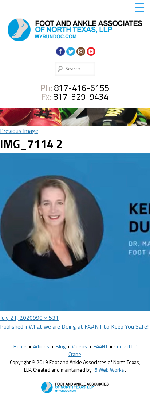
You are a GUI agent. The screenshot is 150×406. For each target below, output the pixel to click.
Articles (41, 346)
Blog (61, 346)
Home (20, 346)
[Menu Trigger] (140, 7)
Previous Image (19, 130)
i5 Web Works (109, 370)
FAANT (101, 346)
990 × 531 (46, 317)
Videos (79, 346)
